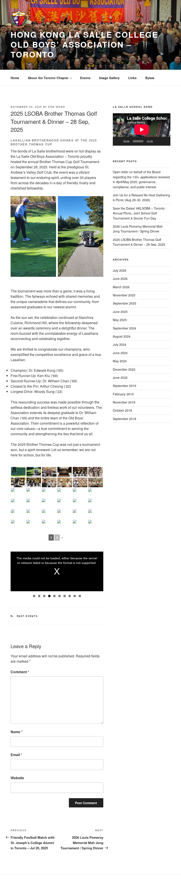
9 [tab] (75, 596)
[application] (141, 129)
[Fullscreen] (164, 141)
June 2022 (120, 377)
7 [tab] (64, 596)
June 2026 (120, 278)
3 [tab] (44, 596)
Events (85, 78)
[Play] (118, 141)
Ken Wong (56, 106)
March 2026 (121, 287)
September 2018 (124, 418)
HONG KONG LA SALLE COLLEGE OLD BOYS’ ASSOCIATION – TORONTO (84, 44)
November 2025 (124, 295)
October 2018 (122, 410)
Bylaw (149, 78)
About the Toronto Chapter (48, 78)
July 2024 (119, 344)
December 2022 (124, 369)
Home (15, 78)
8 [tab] (69, 596)
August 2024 (121, 336)
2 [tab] (39, 596)
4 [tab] (49, 596)
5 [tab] (54, 596)
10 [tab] (80, 596)
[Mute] (157, 141)
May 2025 (120, 320)
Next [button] (97, 570)
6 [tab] (59, 596)
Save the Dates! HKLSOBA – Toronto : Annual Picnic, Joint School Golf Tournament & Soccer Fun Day (139, 213)
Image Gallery (109, 78)
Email (16, 754)
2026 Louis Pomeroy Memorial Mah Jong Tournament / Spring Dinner (138, 228)
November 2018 (124, 402)
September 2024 (124, 328)
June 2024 (120, 353)
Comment (20, 671)
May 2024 (120, 361)
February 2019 (123, 394)
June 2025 (120, 311)
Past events (27, 616)
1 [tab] (34, 596)
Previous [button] (16, 570)
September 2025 (124, 303)
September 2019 (124, 385)
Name (17, 731)
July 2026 (119, 270)
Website (17, 777)
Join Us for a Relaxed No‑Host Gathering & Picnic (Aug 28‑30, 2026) (141, 197)
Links (132, 78)
